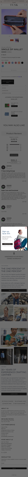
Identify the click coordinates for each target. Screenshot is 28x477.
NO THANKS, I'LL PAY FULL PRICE (7, 245)
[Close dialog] (26, 228)
